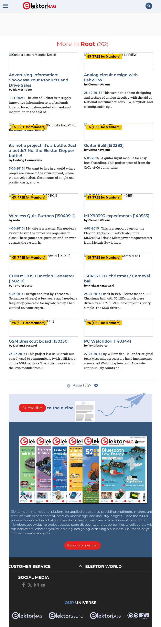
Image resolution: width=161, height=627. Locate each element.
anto (16, 220)
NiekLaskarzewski (101, 285)
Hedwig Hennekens (27, 160)
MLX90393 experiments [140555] (116, 215)
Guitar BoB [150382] (104, 145)
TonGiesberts (22, 285)
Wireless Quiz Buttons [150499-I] (42, 215)
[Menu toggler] (5, 5)
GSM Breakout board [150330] (39, 341)
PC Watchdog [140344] (107, 341)
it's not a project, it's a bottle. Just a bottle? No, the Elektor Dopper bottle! (42, 150)
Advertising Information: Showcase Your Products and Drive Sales (38, 80)
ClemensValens (99, 84)
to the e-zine (48, 408)
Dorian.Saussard (25, 345)
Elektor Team (22, 89)
